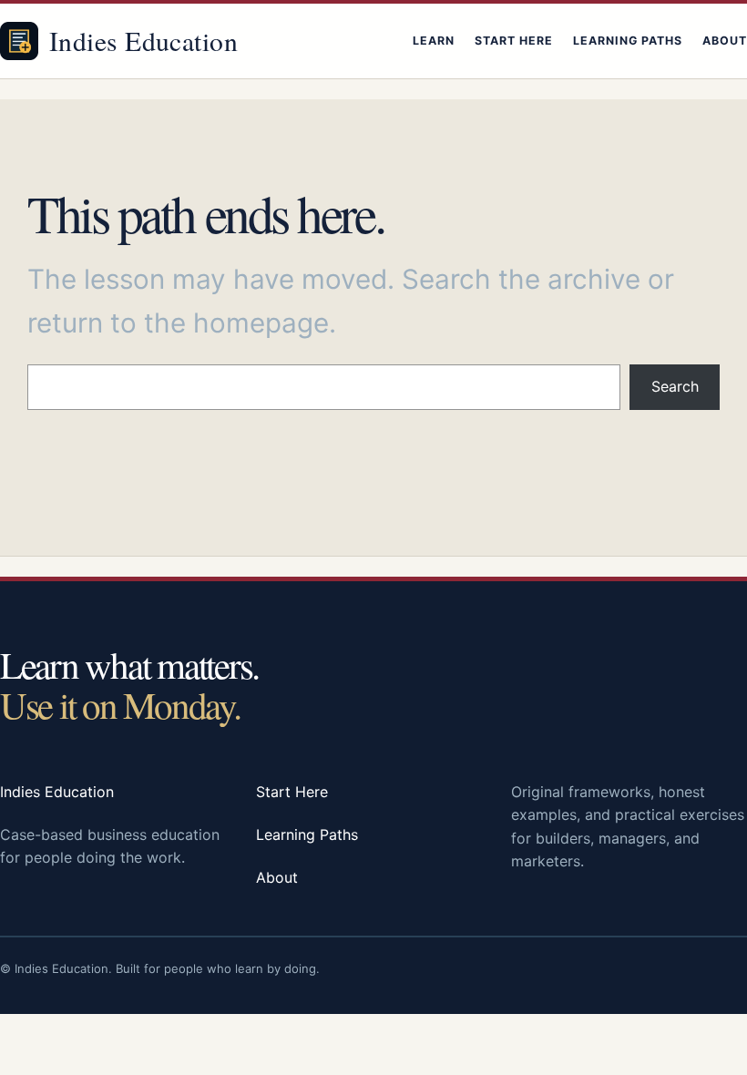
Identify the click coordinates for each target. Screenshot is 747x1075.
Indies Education (143, 40)
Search (675, 386)
